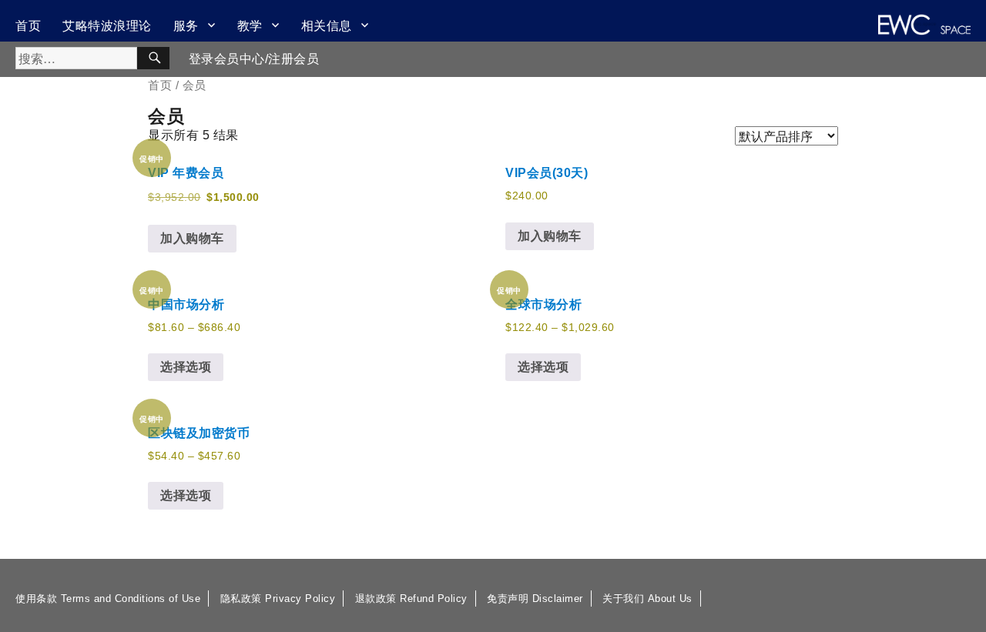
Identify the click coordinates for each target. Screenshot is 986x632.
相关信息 (326, 25)
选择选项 (185, 366)
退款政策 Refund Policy (411, 598)
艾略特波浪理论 (107, 25)
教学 (250, 25)
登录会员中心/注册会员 (254, 58)
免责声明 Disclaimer (535, 598)
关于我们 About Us (647, 598)
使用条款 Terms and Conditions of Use (107, 598)
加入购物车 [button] (192, 238)
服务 (186, 25)
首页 (28, 25)
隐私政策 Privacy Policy (278, 598)
